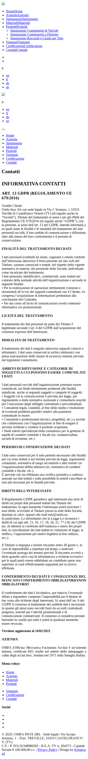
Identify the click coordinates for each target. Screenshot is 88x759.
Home (10, 135)
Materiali (12, 147)
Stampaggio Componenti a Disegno (34, 34)
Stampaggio (14, 143)
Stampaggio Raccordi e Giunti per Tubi (36, 38)
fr (7, 79)
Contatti (11, 162)
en (7, 75)
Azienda (11, 139)
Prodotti (11, 151)
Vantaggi (12, 155)
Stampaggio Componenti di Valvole (34, 30)
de (7, 83)
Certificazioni (15, 158)
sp (7, 87)
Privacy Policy (47, 750)
